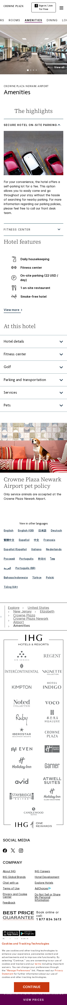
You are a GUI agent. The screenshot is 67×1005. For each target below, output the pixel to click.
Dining (52, 20)
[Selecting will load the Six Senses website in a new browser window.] (22, 655)
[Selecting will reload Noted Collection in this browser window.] (22, 702)
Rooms (14, 20)
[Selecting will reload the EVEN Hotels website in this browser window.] (22, 749)
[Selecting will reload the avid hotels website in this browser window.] (22, 780)
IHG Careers (42, 871)
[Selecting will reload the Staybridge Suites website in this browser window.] (22, 796)
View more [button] (11, 309)
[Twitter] (13, 850)
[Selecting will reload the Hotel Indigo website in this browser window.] (52, 686)
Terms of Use (11, 888)
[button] (61, 7)
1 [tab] (28, 70)
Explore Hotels (44, 882)
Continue (32, 987)
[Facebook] (6, 850)
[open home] (2, 616)
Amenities (33, 20)
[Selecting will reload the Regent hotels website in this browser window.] (52, 655)
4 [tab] (36, 70)
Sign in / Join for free (46, 7)
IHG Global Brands (14, 876)
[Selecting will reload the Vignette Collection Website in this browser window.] (52, 670)
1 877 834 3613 (48, 919)
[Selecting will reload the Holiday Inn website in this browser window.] (22, 764)
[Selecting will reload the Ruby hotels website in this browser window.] (22, 717)
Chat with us (10, 882)
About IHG (9, 871)
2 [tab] (31, 70)
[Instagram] (21, 850)
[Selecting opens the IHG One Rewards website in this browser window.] (33, 824)
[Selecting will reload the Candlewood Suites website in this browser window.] (33, 811)
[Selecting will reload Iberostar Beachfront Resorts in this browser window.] (22, 733)
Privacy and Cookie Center (15, 895)
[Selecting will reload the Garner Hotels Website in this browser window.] (52, 764)
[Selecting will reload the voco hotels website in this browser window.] (52, 702)
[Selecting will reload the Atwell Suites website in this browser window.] (52, 780)
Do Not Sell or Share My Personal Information (47, 897)
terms (38, 963)
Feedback (9, 902)
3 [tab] (33, 70)
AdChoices (41, 888)
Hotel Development (47, 876)
